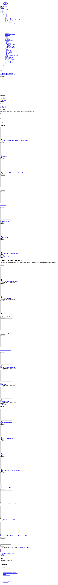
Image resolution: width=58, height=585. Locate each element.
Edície (4, 66)
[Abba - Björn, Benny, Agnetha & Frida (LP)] (6, 517)
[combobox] (5, 7)
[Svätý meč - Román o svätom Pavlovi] (6, 364)
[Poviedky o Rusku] (6, 154)
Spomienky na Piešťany (5, 401)
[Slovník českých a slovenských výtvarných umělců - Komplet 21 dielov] (6, 329)
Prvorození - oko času (4, 221)
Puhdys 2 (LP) (3, 454)
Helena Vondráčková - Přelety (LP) (7, 422)
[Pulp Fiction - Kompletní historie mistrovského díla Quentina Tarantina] (6, 138)
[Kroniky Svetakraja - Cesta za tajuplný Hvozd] (6, 251)
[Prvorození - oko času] (6, 219)
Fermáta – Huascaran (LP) (5, 487)
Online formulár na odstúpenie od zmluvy (10, 573)
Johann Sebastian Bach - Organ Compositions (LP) (10, 470)
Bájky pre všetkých (4, 237)
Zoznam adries (5, 582)
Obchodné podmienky (7, 571)
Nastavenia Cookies (6, 575)
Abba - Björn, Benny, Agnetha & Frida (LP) (9, 519)
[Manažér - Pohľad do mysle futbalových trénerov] (6, 278)
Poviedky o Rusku (3, 156)
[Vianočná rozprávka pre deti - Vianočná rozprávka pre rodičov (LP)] (6, 533)
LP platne (4, 67)
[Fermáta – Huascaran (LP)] (6, 484)
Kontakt (4, 574)
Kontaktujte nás (5, 3)
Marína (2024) (3, 384)
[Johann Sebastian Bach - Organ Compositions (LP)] (6, 468)
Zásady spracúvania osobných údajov (9, 572)
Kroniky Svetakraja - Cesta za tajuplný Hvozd (9, 253)
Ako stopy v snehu (4, 315)
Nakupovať (2, 76)
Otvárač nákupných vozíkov (5, 350)
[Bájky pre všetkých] (6, 235)
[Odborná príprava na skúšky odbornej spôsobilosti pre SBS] (6, 170)
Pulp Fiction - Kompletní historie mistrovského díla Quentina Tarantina (14, 140)
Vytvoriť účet (5, 4)
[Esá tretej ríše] (6, 203)
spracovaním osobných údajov (24, 547)
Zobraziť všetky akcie (4, 404)
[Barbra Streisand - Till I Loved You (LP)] (6, 501)
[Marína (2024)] (6, 381)
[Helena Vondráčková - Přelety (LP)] (6, 420)
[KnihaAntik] (3, 6)
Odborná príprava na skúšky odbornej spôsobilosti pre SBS (11, 172)
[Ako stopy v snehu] (6, 312)
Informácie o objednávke (7, 581)
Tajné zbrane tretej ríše (4, 188)
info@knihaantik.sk (10, 553)
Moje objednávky (6, 580)
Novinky (4, 64)
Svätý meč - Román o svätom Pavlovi (7, 367)
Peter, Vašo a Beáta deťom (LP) (6, 438)
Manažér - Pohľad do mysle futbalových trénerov (9, 281)
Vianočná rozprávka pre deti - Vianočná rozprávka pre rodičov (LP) (13, 535)
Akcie (4, 65)
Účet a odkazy (3, 70)
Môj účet (2, 8)
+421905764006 (3, 553)
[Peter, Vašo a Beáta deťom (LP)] (6, 436)
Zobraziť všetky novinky (4, 256)
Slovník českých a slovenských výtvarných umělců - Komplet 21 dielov (13, 332)
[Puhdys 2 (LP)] (6, 452)
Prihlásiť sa (5, 2)
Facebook (2, 554)
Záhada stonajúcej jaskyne (5, 298)
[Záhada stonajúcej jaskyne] (6, 295)
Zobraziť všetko (3, 100)
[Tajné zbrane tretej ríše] (6, 186)
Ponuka (1, 12)
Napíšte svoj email (3, 542)
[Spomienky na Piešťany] (6, 398)
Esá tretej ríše (3, 205)
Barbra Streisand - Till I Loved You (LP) (8, 503)
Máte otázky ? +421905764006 (8, 68)
